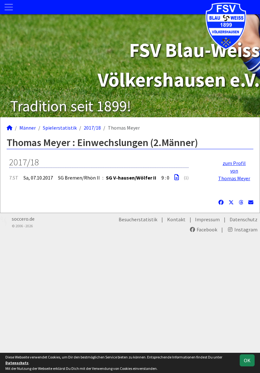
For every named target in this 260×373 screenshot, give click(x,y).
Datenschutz (243, 219)
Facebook (206, 229)
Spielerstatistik (60, 128)
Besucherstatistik (138, 219)
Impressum (207, 219)
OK (247, 360)
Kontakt (176, 219)
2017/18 (92, 128)
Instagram (245, 229)
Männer (27, 128)
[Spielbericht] (176, 177)
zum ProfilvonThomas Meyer (234, 170)
